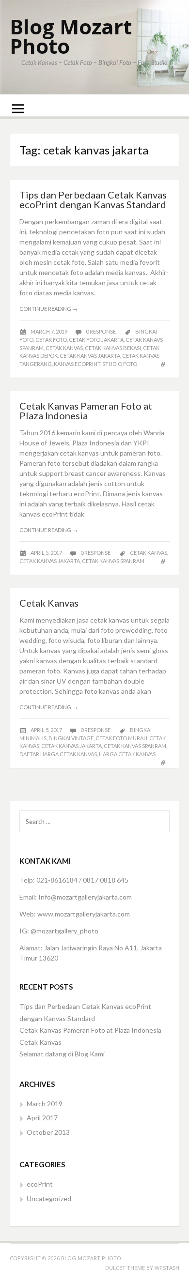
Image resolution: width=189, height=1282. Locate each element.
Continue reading (48, 308)
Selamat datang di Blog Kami (62, 1054)
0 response (101, 331)
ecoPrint (40, 1184)
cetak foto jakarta (96, 339)
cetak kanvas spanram (113, 561)
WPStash (167, 1267)
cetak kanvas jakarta (90, 355)
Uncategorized (49, 1198)
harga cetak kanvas (127, 754)
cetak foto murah (121, 738)
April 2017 (42, 1118)
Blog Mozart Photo (71, 36)
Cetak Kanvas (49, 603)
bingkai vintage (71, 738)
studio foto (119, 364)
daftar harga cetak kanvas (58, 754)
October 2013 (48, 1132)
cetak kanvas (64, 348)
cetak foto (51, 339)
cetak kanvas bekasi (113, 348)
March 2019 (45, 1103)
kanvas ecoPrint (77, 364)
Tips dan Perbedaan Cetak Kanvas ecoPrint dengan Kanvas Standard (93, 199)
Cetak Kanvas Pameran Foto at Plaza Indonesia (85, 410)
